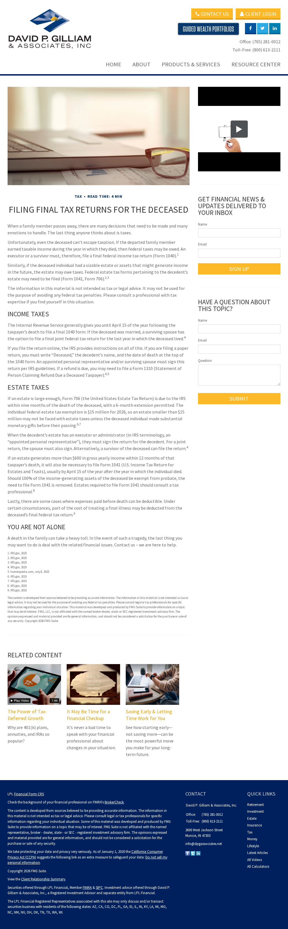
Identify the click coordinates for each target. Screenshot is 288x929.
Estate (251, 818)
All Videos (254, 859)
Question (205, 360)
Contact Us (215, 14)
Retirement (255, 804)
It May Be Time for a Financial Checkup (88, 714)
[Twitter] (193, 853)
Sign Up (239, 268)
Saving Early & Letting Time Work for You (149, 714)
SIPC (99, 887)
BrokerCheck (114, 802)
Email (202, 244)
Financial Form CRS (29, 794)
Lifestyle (253, 846)
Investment (255, 811)
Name (202, 224)
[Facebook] (187, 853)
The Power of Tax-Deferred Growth (27, 714)
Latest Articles (257, 852)
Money (252, 839)
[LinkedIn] (198, 853)
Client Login (260, 14)
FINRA (87, 887)
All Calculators (258, 866)
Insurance (254, 825)
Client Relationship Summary (43, 879)
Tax (250, 832)
